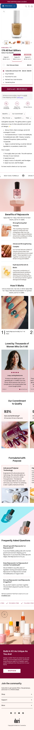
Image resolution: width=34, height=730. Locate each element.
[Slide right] (31, 43)
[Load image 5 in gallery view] (23, 43)
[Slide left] (2, 43)
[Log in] (29, 6)
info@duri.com (5, 595)
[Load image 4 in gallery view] (18, 43)
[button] (26, 6)
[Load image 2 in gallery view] (10, 43)
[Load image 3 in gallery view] (14, 43)
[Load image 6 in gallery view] (27, 43)
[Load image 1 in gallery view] (6, 43)
